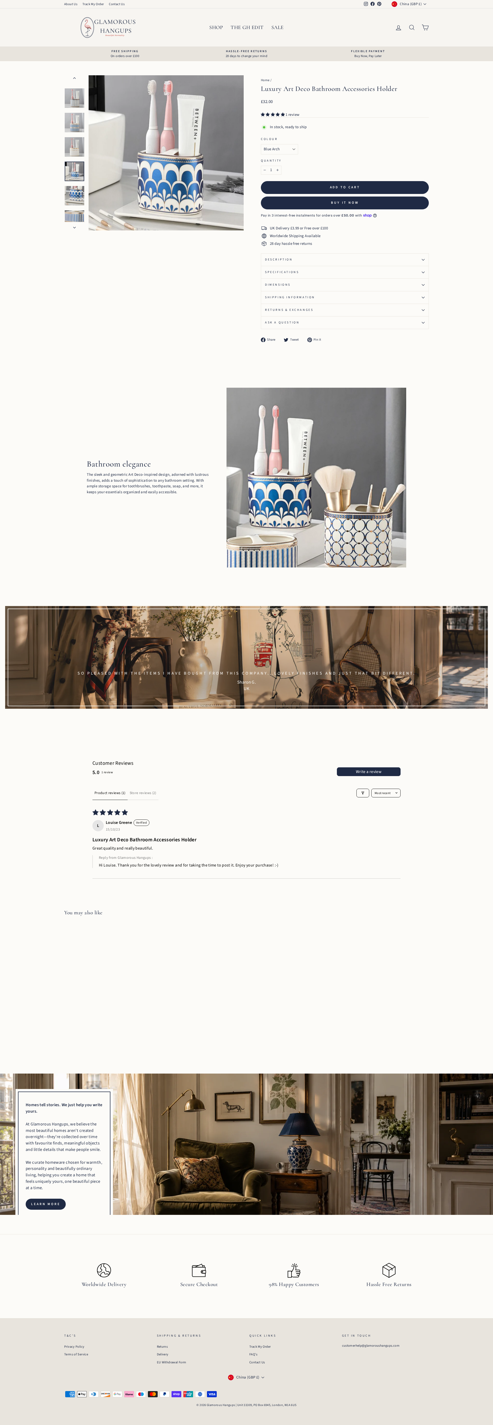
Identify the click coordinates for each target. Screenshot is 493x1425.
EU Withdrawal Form (171, 1362)
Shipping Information (290, 297)
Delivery (162, 1354)
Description (279, 259)
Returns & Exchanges (289, 310)
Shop (216, 27)
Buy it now (345, 202)
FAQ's (253, 1354)
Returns (162, 1346)
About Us (70, 4)
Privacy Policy (74, 1346)
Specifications (282, 272)
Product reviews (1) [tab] (110, 793)
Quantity (271, 161)
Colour (269, 139)
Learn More (45, 1204)
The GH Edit (247, 27)
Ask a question (282, 322)
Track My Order (93, 4)
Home (265, 80)
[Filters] (362, 793)
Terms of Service (76, 1354)
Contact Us (117, 4)
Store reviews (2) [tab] (143, 793)
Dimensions (278, 285)
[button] (273, 114)
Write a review (369, 772)
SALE (277, 27)
